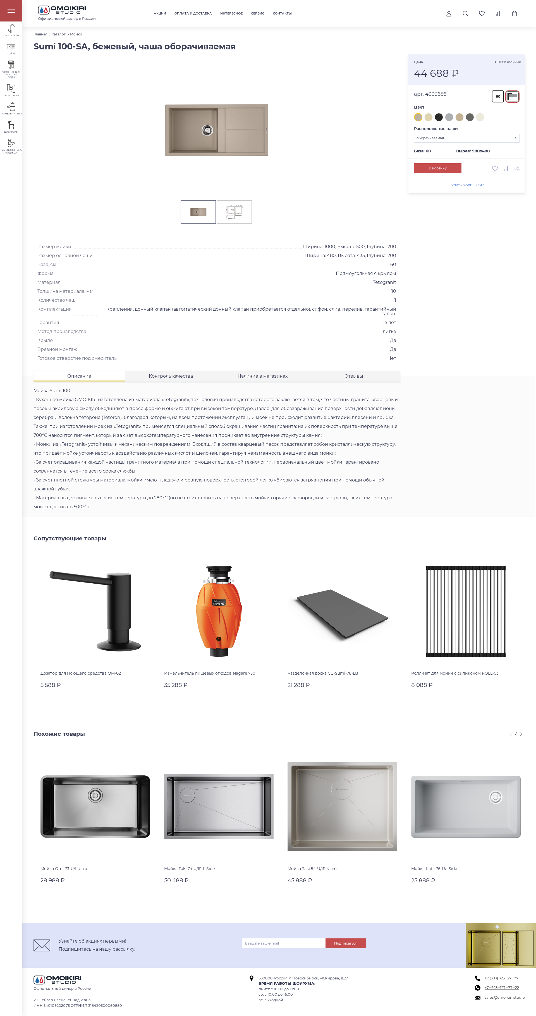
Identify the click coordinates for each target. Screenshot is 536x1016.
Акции (160, 13)
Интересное (231, 13)
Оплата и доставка (193, 13)
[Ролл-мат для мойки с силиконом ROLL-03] (466, 611)
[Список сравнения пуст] (498, 13)
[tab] (79, 376)
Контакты (282, 13)
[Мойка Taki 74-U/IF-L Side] (219, 807)
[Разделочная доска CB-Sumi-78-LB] (342, 611)
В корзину (438, 168)
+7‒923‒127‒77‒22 (502, 987)
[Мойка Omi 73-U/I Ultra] (95, 807)
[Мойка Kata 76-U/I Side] (466, 807)
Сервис (257, 13)
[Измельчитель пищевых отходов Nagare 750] (219, 611)
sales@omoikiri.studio (505, 997)
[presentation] (511, 734)
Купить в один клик (466, 185)
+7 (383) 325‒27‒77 (501, 978)
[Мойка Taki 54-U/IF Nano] (342, 807)
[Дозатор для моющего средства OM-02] (95, 611)
